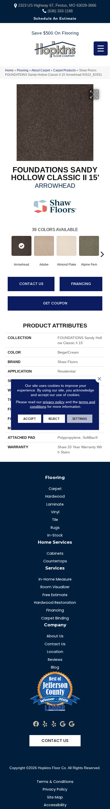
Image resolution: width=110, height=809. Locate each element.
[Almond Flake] (66, 246)
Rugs (55, 527)
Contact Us (31, 283)
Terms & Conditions (55, 781)
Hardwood (55, 496)
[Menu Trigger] (101, 48)
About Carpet (40, 70)
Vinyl (55, 512)
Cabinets (55, 553)
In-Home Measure (55, 579)
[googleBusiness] (62, 724)
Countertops (55, 561)
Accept (29, 419)
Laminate (55, 504)
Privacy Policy (55, 789)
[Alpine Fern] (89, 246)
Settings (79, 419)
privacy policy (53, 402)
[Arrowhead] (21, 246)
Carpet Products (64, 70)
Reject (54, 419)
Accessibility (55, 804)
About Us (55, 636)
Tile (55, 519)
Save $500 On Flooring (55, 33)
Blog (55, 667)
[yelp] (45, 724)
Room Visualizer (55, 586)
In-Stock (55, 535)
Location (55, 651)
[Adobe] (44, 246)
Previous (8, 246)
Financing (81, 283)
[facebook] (36, 724)
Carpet (55, 488)
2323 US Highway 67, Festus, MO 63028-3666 (57, 5)
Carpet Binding (55, 618)
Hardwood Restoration (55, 602)
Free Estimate (55, 594)
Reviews (55, 659)
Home (9, 70)
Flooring (22, 70)
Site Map (55, 797)
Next (102, 246)
